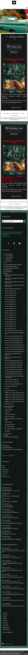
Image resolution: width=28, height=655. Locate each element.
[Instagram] (14, 243)
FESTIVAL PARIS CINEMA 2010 (11, 386)
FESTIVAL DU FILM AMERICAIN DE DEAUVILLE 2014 (14, 333)
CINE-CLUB (7, 412)
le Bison (3, 556)
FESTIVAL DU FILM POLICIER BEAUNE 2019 (14, 342)
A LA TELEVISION (8, 407)
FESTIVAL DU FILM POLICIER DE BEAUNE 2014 (14, 345)
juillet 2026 (5, 614)
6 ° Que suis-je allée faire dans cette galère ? (12, 264)
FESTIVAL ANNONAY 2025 (10, 328)
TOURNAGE (7, 431)
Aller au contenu (5, 1)
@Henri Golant (5, 593)
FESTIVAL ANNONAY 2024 (10, 326)
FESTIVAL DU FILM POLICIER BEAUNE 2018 (14, 340)
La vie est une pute (7, 433)
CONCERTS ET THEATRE (10, 414)
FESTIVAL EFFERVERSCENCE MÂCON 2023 (14, 362)
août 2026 (5, 612)
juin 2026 (5, 616)
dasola (3, 568)
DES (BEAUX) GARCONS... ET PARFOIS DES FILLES (14, 419)
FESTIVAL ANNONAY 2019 (10, 317)
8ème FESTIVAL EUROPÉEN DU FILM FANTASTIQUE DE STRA (14, 282)
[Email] (14, 2)
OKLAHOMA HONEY (7, 489)
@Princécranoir (5, 575)
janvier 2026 (5, 625)
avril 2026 (5, 620)
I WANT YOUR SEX (6, 532)
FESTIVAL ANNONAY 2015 (10, 308)
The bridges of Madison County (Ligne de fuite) (12, 449)
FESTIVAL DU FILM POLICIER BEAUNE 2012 (14, 336)
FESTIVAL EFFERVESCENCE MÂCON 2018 (13, 371)
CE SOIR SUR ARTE (6, 521)
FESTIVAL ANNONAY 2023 (22, 201)
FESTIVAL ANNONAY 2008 (10, 293)
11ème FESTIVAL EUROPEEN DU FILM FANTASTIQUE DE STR (15, 279)
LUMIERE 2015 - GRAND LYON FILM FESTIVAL (14, 392)
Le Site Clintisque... (6, 445)
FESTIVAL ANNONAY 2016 (10, 310)
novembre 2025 (6, 629)
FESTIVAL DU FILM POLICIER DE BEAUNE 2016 (14, 349)
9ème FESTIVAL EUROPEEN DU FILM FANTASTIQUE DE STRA (14, 286)
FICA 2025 (7, 388)
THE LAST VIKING (6, 538)
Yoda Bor (4, 562)
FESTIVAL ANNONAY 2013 (10, 304)
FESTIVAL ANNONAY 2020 (10, 319)
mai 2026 (5, 618)
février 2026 (5, 624)
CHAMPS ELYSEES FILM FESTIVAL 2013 (13, 288)
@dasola (4, 604)
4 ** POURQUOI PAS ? (8, 261)
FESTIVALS (5, 273)
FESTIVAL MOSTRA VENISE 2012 (12, 379)
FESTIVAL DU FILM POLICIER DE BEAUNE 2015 (14, 347)
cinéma (18, 117)
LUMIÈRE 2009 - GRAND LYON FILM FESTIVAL (14, 397)
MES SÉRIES (5, 435)
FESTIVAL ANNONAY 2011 (10, 299)
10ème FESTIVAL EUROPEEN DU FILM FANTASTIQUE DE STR (15, 275)
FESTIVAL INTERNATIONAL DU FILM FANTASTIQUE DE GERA (14, 377)
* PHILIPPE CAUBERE (7, 254)
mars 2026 (5, 622)
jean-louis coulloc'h (21, 118)
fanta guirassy (12, 118)
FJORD (3, 500)
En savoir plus (16, 653)
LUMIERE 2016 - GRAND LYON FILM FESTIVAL (14, 395)
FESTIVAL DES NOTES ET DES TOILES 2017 (14, 330)
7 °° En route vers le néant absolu (10, 266)
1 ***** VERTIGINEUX (8, 255)
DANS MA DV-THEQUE (9, 416)
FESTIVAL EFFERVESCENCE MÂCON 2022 (13, 373)
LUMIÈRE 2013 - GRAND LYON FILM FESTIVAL (14, 399)
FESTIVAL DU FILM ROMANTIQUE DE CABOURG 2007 (13, 354)
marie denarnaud (14, 119)
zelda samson (23, 117)
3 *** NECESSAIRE (7, 259)
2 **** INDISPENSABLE (14, 113)
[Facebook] (8, 243)
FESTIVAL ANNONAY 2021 (10, 321)
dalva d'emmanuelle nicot (10, 117)
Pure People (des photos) (7, 447)
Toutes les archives (7, 632)
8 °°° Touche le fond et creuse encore (11, 268)
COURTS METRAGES (7, 271)
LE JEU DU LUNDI (8, 422)
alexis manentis (5, 118)
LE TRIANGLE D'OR (6, 527)
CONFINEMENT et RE (7, 269)
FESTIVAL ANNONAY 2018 (10, 315)
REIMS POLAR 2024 (9, 403)
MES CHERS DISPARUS (9, 426)
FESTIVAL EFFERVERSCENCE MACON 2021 (14, 360)
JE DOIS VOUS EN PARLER (9, 406)
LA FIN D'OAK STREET (7, 505)
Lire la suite (16, 107)
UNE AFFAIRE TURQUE (7, 516)
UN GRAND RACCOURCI (8, 511)
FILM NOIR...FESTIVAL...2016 (11, 390)
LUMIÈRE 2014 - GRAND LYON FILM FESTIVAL (14, 401)
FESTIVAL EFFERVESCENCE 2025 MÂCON (13, 369)
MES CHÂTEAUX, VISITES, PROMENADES (13, 428)
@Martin (4, 598)
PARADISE (4, 494)
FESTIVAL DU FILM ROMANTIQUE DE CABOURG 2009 (13, 358)
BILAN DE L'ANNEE (8, 410)
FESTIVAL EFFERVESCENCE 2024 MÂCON (13, 367)
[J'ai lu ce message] (26, 651)
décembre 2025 (6, 627)
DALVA (14, 52)
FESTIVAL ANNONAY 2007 (10, 290)
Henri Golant (5, 473)
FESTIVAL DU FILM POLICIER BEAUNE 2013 (14, 338)
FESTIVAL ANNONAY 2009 (10, 295)
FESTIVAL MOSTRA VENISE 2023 (12, 381)
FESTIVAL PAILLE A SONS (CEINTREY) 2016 (14, 384)
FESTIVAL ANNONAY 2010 (10, 297)
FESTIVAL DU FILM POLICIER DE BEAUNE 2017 (14, 351)
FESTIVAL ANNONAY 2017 (10, 312)
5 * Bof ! (5, 262)
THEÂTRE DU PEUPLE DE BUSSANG (10, 437)
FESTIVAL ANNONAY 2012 (10, 301)
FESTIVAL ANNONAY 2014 (10, 306)
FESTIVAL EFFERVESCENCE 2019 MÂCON (13, 365)
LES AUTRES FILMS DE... (10, 424)
